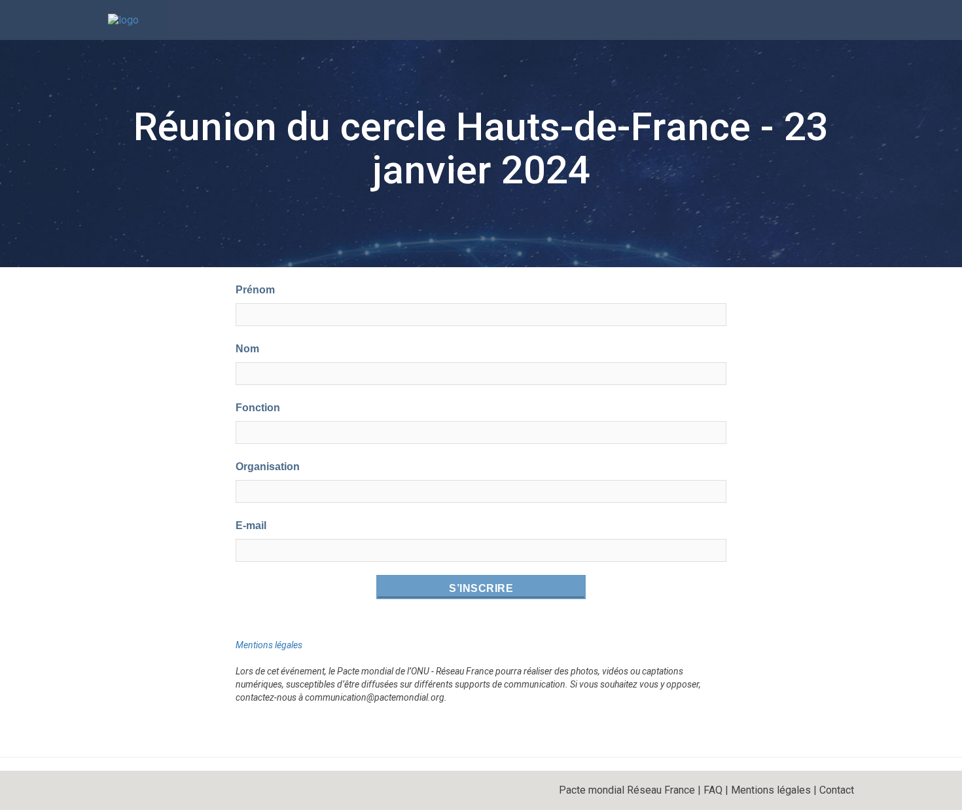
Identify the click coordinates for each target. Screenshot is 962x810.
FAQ (713, 790)
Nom (247, 348)
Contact (836, 790)
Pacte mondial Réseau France (627, 790)
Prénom (255, 289)
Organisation (268, 466)
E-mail (251, 525)
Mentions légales (269, 645)
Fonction (258, 407)
